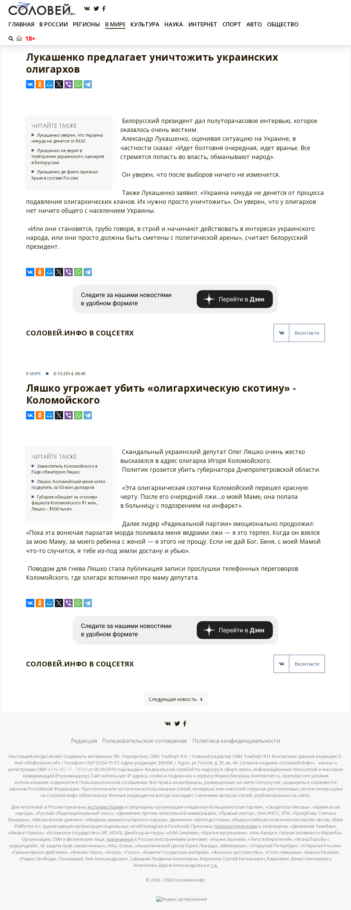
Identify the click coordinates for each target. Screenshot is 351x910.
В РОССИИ (53, 24)
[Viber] (68, 84)
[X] (59, 84)
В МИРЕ (115, 24)
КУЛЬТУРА (145, 24)
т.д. (214, 865)
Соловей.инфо (189, 880)
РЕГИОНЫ (86, 24)
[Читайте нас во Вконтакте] (87, 8)
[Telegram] (88, 84)
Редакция (84, 741)
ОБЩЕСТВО (283, 24)
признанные (119, 839)
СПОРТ (231, 24)
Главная (21, 24)
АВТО (254, 24)
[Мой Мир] (49, 84)
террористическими (235, 826)
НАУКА (174, 24)
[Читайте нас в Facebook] (103, 8)
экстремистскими (105, 807)
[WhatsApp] (78, 84)
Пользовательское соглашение (144, 741)
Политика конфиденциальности (236, 741)
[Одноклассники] (40, 84)
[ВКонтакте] (30, 84)
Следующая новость (173, 699)
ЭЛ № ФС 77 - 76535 (67, 769)
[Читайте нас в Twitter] (96, 8)
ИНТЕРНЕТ (202, 24)
